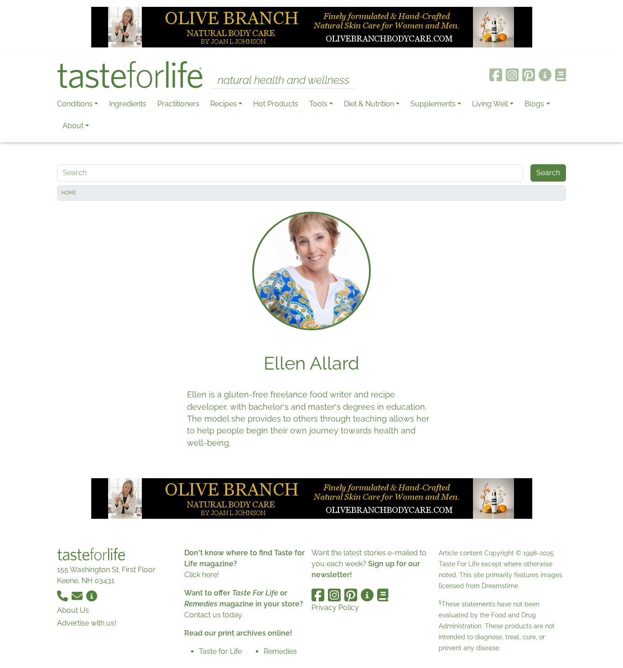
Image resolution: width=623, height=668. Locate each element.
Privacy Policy (335, 607)
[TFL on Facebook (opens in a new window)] (495, 75)
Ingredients (127, 103)
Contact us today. (213, 615)
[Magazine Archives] (560, 74)
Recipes (223, 103)
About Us (73, 610)
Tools (318, 103)
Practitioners (178, 103)
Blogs (534, 103)
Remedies (280, 651)
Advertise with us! (86, 623)
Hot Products (275, 103)
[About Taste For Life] (545, 74)
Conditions (75, 103)
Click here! (201, 574)
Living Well (490, 103)
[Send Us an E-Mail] (78, 595)
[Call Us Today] (63, 595)
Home (68, 193)
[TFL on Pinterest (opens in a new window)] (528, 75)
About (72, 125)
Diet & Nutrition (369, 103)
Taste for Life (220, 651)
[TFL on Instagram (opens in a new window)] (512, 75)
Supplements (433, 103)
